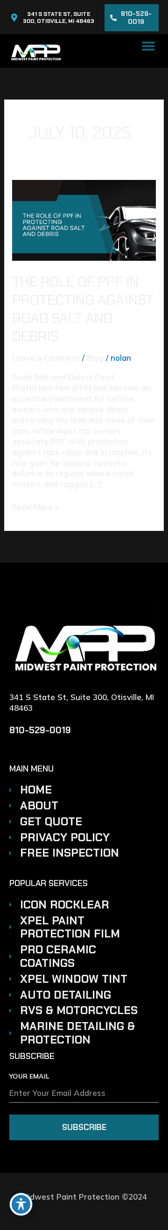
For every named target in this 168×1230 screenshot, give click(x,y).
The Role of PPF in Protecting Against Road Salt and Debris (83, 308)
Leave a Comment (46, 358)
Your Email (29, 1076)
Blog (95, 358)
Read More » (35, 507)
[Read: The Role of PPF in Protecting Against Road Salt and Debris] (84, 219)
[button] (148, 46)
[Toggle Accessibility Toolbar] (21, 1204)
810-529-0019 (40, 730)
